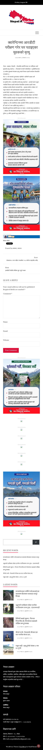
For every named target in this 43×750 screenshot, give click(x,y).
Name (5, 322)
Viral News (22, 747)
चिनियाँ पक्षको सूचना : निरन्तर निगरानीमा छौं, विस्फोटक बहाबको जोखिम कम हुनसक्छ (26, 621)
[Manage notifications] (38, 746)
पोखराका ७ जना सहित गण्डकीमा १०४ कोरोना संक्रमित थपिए (22, 259)
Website (6, 340)
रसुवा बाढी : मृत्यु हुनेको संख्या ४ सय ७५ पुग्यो (15, 577)
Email (5, 331)
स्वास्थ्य (20, 248)
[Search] (36, 542)
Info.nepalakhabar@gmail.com (18, 739)
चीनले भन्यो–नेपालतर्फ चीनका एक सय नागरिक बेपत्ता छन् (17, 573)
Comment (7, 294)
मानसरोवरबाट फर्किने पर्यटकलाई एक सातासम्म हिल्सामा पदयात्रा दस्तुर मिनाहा (27, 593)
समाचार (15, 248)
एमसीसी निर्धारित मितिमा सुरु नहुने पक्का (15, 269)
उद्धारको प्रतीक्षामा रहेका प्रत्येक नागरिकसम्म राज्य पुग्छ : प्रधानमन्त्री (21, 563)
